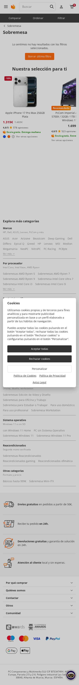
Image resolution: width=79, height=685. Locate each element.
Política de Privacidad (52, 375)
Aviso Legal (39, 382)
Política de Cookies (25, 375)
